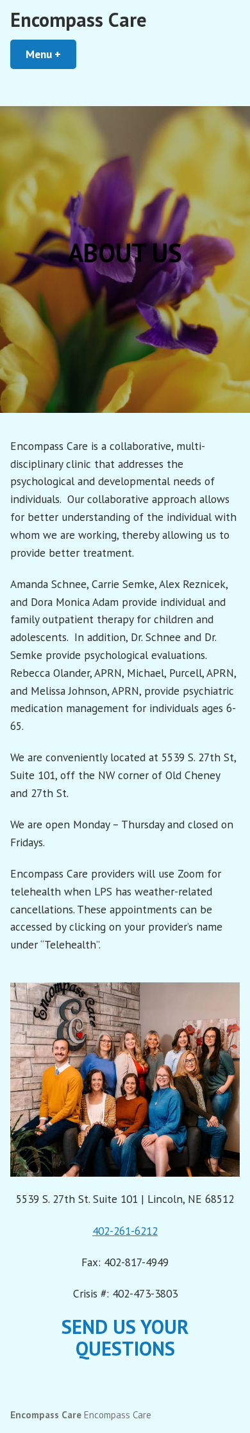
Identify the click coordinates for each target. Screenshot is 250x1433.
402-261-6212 (125, 1230)
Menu (51, 54)
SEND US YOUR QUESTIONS (125, 1337)
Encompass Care (78, 19)
